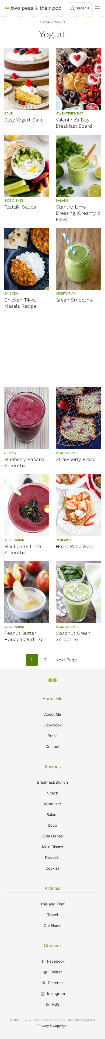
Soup (52, 825)
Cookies (53, 868)
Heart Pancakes (74, 546)
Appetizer (52, 803)
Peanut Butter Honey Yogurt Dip (24, 636)
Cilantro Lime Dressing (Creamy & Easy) (78, 213)
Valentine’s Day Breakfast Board (74, 123)
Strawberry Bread (76, 459)
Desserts (52, 857)
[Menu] (97, 8)
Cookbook (53, 725)
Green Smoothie (74, 300)
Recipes (53, 766)
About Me (52, 698)
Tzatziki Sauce (20, 207)
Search (82, 8)
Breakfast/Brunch (52, 782)
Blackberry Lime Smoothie (22, 549)
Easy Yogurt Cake (24, 120)
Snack (52, 793)
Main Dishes (52, 846)
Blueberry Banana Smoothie (24, 462)
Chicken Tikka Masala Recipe (20, 303)
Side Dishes (52, 836)
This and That (52, 904)
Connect (52, 945)
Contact (53, 746)
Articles (52, 888)
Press (52, 735)
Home (45, 22)
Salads (52, 814)
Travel (52, 914)
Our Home (52, 925)
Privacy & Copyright (52, 1026)
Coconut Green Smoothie (73, 636)
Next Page (66, 661)
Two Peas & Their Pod (32, 8)
